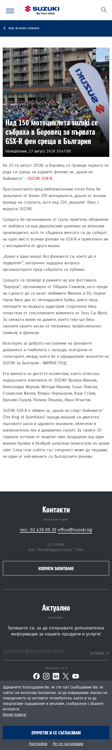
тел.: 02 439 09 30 (38, 530)
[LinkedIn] (56, 676)
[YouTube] (75, 676)
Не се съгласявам (68, 744)
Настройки (38, 744)
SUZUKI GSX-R (40, 179)
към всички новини (23, 28)
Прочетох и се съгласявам (56, 733)
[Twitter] (66, 676)
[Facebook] (36, 676)
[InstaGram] (46, 676)
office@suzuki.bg (75, 530)
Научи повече (14, 715)
